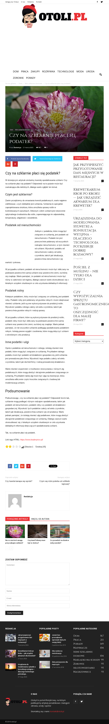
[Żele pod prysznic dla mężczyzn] (44, 664)
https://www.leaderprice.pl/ (31, 439)
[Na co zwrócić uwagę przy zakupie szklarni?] (15, 531)
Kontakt (39, 2)
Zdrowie (18, 77)
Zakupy (35, 71)
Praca (24, 71)
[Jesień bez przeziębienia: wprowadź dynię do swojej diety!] (44, 637)
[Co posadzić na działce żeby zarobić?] (60, 531)
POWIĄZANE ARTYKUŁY (17, 519)
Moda (80, 71)
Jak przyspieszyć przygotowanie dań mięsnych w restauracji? (88, 170)
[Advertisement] (54, 48)
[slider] (13, 446)
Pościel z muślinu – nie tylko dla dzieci (85, 273)
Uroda (90, 71)
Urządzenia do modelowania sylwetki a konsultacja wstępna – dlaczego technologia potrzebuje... (27, 669)
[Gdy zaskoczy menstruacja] (44, 653)
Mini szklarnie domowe (22, 130)
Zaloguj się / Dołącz (12, 2)
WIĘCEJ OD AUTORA (40, 519)
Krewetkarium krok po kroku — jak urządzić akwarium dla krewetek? (87, 197)
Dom (16, 71)
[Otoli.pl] (54, 16)
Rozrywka (48, 71)
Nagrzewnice (82, 672)
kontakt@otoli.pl (57, 711)
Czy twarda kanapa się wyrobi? (18, 481)
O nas (23, 2)
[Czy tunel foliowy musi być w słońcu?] (37, 531)
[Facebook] (97, 1)
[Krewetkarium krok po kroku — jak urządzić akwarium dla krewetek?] (10, 653)
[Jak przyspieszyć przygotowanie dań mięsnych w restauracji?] (10, 637)
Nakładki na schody (86, 660)
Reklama (31, 2)
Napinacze (80, 648)
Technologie (65, 71)
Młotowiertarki (84, 668)
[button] (100, 74)
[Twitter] (102, 1)
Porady (30, 77)
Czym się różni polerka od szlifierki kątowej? (54, 482)
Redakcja (17, 147)
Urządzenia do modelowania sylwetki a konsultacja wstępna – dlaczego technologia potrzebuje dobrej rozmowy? (87, 236)
